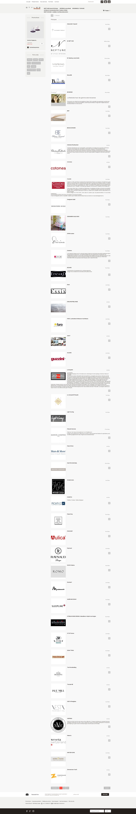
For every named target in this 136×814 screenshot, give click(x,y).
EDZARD (69, 267)
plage (38, 69)
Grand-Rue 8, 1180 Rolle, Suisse (33, 803)
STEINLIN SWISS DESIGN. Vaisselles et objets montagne (81, 616)
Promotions (35, 17)
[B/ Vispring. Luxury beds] (59, 64)
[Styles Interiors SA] (33, 8)
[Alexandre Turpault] (59, 30)
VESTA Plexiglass (71, 701)
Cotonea (69, 162)
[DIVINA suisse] (59, 240)
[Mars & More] (59, 452)
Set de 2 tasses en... (32, 40)
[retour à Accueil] (52, 15)
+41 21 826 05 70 (47, 803)
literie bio (72, 97)
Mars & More (70, 446)
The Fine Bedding (71, 667)
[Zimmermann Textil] (59, 776)
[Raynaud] (59, 554)
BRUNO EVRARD (71, 127)
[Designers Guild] (59, 205)
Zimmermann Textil (72, 769)
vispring (41, 59)
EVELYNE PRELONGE (72, 301)
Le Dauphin (70, 369)
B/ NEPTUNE (70, 41)
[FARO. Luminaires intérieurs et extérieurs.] (59, 325)
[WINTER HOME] (59, 759)
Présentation (35, 1)
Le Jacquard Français (72, 394)
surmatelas (92, 102)
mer (29, 66)
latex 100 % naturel (91, 101)
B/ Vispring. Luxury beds (73, 58)
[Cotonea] (59, 168)
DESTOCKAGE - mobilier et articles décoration (56, 12)
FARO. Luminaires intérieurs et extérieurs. (77, 318)
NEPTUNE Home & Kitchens (51, 8)
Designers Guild (71, 199)
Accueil (28, 1)
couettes (87, 102)
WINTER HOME (71, 752)
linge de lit (98, 102)
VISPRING (69, 718)
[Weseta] (59, 742)
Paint (29, 63)
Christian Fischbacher (72, 144)
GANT (68, 335)
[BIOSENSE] (59, 98)
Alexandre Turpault (72, 24)
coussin (35, 59)
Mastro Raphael (31, 69)
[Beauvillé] (59, 81)
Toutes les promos (34, 47)
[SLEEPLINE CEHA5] (59, 605)
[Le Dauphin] (59, 376)
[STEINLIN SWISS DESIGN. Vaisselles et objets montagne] (59, 622)
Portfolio (50, 1)
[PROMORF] (59, 537)
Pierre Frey (70, 514)
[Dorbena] (59, 257)
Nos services (43, 1)
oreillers (82, 102)
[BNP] (59, 117)
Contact (57, 1)
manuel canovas (36, 63)
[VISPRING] (59, 724)
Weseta (69, 735)
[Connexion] (105, 1)
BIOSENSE (69, 92)
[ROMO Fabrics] (59, 571)
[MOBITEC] (59, 503)
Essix (68, 284)
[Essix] (59, 291)
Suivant (107, 788)
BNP (68, 110)
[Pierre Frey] (59, 520)
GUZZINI (69, 352)
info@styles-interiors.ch (58, 803)
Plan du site (71, 801)
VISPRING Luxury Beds (65, 8)
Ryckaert (69, 582)
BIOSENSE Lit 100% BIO (78, 8)
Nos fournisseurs (63, 801)
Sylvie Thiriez (70, 650)
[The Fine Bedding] (59, 673)
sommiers (101, 101)
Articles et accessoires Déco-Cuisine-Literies (55, 10)
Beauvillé (69, 75)
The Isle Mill (70, 684)
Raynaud (69, 548)
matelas (33, 66)
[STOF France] (59, 639)
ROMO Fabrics (71, 565)
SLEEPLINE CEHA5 (71, 599)
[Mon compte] (109, 1)
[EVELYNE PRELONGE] (59, 308)
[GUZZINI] (59, 359)
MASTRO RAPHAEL (72, 463)
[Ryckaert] (59, 588)
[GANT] (59, 342)
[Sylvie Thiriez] (59, 656)
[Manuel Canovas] (59, 435)
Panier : (107, 10)
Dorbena (69, 250)
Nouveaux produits (36, 801)
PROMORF (70, 531)
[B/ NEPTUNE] (59, 47)
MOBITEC (69, 497)
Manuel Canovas (71, 429)
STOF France (70, 633)
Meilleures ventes (46, 801)
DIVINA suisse (70, 233)
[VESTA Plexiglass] (59, 707)
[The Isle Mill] (59, 690)
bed (28, 73)
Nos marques (55, 801)
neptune (30, 59)
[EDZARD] (59, 274)
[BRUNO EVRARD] (59, 134)
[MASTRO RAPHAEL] (59, 469)
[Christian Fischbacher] (59, 151)
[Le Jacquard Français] (59, 401)
